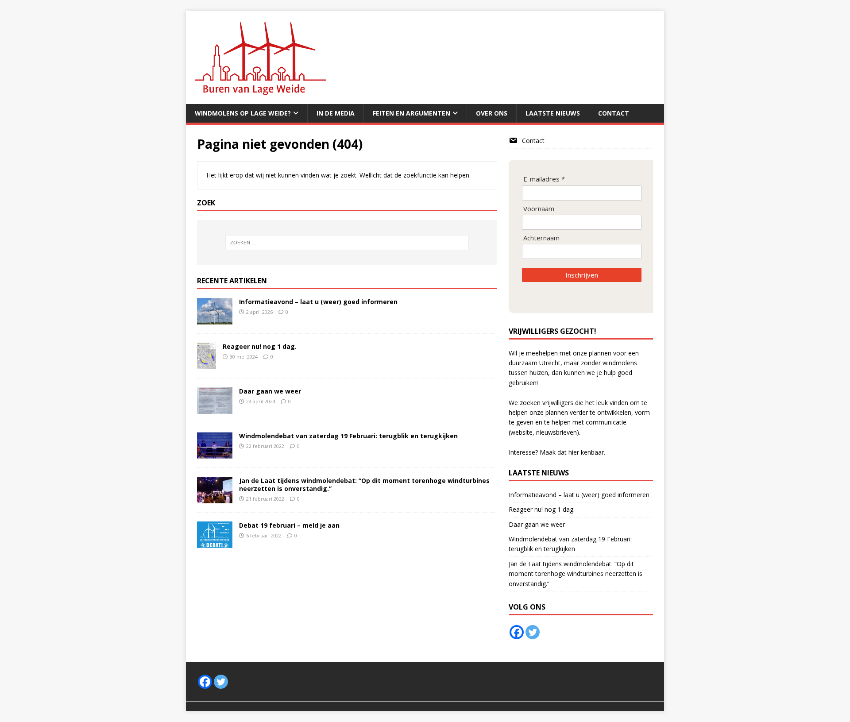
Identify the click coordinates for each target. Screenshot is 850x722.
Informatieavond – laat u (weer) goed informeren (318, 301)
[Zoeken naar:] (347, 242)
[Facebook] (517, 632)
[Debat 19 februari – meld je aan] (214, 543)
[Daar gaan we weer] (214, 409)
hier (573, 452)
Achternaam (541, 238)
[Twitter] (532, 632)
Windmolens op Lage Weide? (243, 113)
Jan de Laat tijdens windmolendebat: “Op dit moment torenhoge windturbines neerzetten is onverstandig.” (364, 484)
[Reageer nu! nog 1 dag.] (206, 364)
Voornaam (538, 209)
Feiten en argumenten (411, 113)
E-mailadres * (544, 179)
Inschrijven (581, 274)
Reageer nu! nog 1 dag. (260, 346)
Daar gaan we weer (270, 391)
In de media (336, 113)
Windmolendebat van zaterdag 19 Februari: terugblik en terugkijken (348, 436)
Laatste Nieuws (552, 113)
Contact (613, 113)
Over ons (491, 113)
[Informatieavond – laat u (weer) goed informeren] (214, 319)
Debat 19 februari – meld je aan (289, 525)
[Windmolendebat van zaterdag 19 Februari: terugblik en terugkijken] (214, 453)
